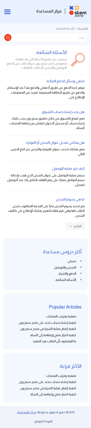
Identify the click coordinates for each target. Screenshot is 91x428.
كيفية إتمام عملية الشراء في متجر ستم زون (48, 328)
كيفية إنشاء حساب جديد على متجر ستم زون (47, 322)
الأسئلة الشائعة (65, 280)
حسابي (72, 261)
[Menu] (7, 11)
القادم (77, 226)
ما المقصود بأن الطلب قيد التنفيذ (54, 341)
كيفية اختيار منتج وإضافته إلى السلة (53, 335)
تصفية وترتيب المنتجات (61, 316)
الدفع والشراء (67, 273)
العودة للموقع (43, 421)
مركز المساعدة (26, 412)
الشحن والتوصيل (65, 267)
